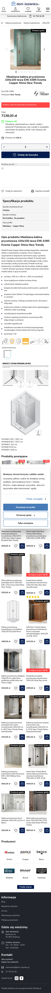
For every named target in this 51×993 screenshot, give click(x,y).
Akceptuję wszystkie (25, 507)
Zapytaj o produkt (42, 191)
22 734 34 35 (11, 972)
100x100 (46, 23)
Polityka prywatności (9, 920)
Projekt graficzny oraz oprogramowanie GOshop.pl (21, 988)
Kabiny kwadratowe (32, 23)
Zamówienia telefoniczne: (25, 16)
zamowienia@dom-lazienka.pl (18, 967)
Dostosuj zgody (23, 515)
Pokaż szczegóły (35, 499)
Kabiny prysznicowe (13, 23)
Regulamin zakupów (9, 906)
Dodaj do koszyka (28, 154)
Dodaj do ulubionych (14, 191)
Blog (3, 902)
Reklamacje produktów (10, 915)
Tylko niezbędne (25, 523)
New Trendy (15, 94)
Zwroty (4, 911)
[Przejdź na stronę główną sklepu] (25, 3)
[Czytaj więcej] (25, 887)
